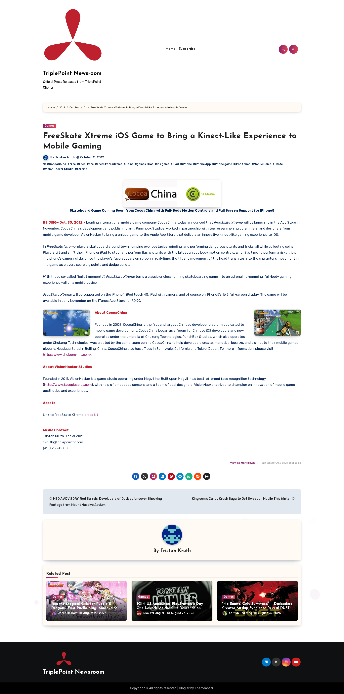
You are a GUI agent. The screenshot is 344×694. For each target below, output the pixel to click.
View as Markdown (241, 462)
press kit (91, 415)
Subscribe (187, 49)
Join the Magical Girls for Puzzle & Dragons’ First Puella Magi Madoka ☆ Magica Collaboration (84, 608)
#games (140, 164)
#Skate (278, 164)
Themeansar (204, 688)
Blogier (184, 688)
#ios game (162, 164)
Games (50, 125)
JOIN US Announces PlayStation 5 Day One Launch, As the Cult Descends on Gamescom (170, 608)
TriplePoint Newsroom (72, 73)
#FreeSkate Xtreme (108, 164)
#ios (150, 164)
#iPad (175, 164)
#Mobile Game (261, 164)
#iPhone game (222, 164)
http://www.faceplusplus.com (68, 385)
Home (170, 49)
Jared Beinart (68, 613)
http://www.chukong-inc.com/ (67, 355)
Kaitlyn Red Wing (240, 613)
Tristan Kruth (65, 157)
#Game (128, 164)
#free (71, 164)
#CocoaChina (56, 164)
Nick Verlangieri (154, 613)
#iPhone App (202, 164)
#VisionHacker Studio (58, 169)
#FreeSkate (85, 164)
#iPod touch (241, 164)
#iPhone (186, 164)
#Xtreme (81, 169)
